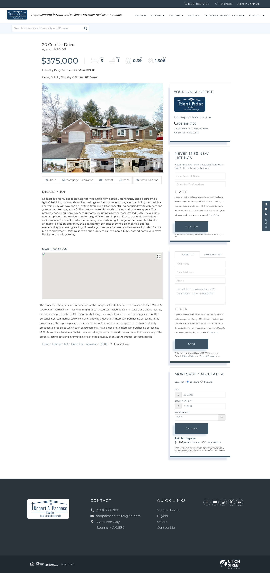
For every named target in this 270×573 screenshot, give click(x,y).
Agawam (91, 344)
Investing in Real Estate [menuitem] (223, 15)
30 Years (194, 382)
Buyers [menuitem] (156, 15)
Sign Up (254, 3)
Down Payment (183, 401)
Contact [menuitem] (255, 15)
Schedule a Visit (213, 254)
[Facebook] (207, 502)
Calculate (191, 428)
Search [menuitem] (140, 15)
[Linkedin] (239, 502)
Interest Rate (182, 412)
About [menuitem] (193, 15)
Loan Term (180, 382)
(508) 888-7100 (198, 3)
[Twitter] (231, 502)
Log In (243, 3)
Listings (56, 344)
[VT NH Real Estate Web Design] (230, 564)
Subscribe (191, 226)
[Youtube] (215, 502)
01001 (103, 344)
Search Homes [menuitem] (168, 510)
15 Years (207, 382)
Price (178, 390)
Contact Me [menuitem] (166, 527)
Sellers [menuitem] (175, 15)
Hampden (77, 344)
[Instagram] (223, 502)
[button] (85, 28)
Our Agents (193, 133)
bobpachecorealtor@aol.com (118, 516)
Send (191, 343)
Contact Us (179, 133)
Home (45, 344)
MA (66, 344)
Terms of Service (207, 356)
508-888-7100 (186, 123)
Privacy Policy (213, 215)
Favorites (225, 3)
